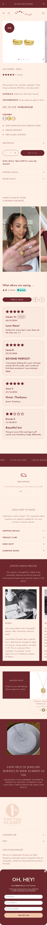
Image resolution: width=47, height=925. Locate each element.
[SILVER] (5, 118)
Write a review (17, 299)
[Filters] (35, 299)
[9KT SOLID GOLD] (13, 118)
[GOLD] (9, 118)
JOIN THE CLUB (23, 915)
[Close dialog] (45, 871)
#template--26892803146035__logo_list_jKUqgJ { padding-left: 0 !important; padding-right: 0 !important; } (23, 460)
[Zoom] (43, 59)
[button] (9, 74)
